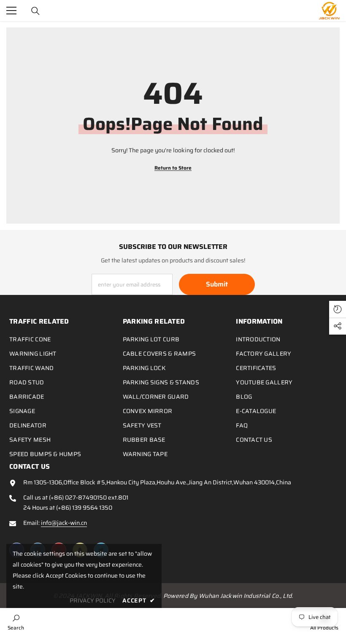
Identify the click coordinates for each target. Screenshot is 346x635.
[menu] (11, 10)
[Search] (35, 11)
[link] (16, 621)
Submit (217, 284)
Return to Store (173, 168)
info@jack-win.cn (64, 522)
